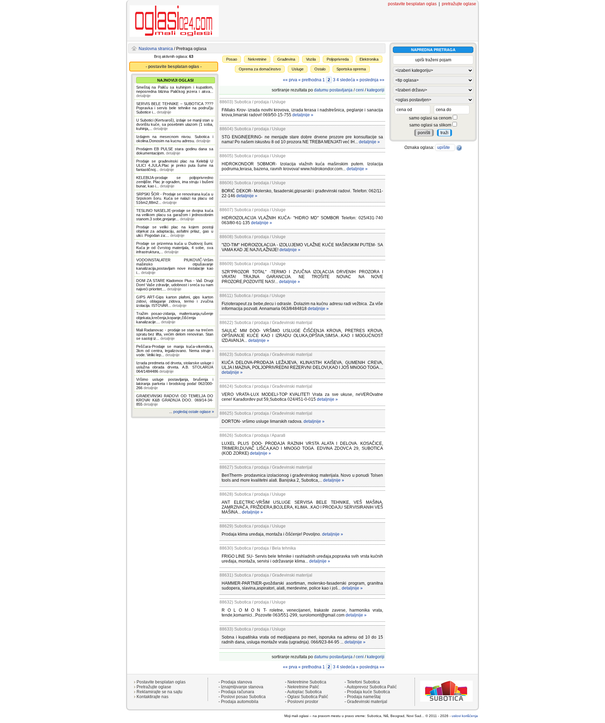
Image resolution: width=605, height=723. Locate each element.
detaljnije (143, 96)
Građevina (286, 59)
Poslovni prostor (302, 701)
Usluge (298, 69)
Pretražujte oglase (154, 686)
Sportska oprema (351, 69)
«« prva (290, 79)
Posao (231, 59)
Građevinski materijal (367, 701)
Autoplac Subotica (304, 691)
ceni (360, 90)
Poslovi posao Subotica (243, 696)
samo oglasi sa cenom (431, 118)
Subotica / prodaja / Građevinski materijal (273, 322)
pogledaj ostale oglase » (193, 411)
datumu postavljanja (333, 90)
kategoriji (375, 90)
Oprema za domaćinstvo (260, 69)
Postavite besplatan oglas (161, 682)
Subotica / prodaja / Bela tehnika (265, 548)
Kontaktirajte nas (152, 696)
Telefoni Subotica (363, 682)
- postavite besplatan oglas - (174, 66)
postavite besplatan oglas (412, 3)
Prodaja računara (237, 691)
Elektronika (369, 59)
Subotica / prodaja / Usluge (260, 101)
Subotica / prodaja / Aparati (259, 435)
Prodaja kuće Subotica (368, 691)
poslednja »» (372, 79)
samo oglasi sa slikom (430, 125)
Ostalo (320, 69)
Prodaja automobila (239, 701)
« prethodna (309, 79)
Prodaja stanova (236, 682)
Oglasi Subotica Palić (307, 696)
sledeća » (349, 79)
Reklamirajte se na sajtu (159, 691)
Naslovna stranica (156, 48)
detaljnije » (302, 114)
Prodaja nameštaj (364, 696)
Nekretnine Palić (303, 686)
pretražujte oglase (459, 3)
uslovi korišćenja (465, 716)
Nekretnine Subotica (306, 682)
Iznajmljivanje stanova (242, 686)
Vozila (311, 59)
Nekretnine (257, 59)
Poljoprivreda (338, 59)
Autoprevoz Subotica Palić (372, 686)
